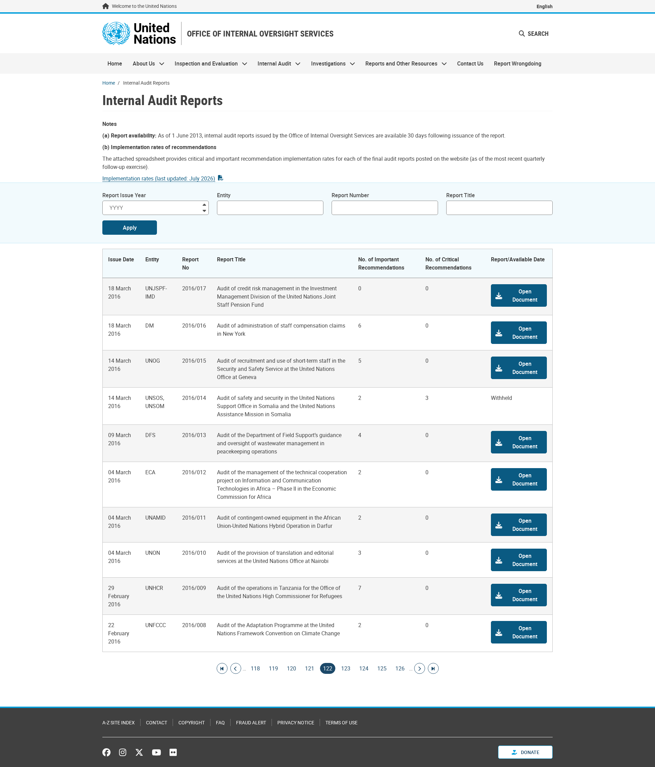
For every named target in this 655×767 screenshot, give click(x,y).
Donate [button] (529, 752)
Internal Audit (271, 63)
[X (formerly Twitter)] (139, 752)
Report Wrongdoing (517, 63)
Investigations (326, 63)
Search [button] (537, 33)
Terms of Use (341, 722)
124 (364, 668)
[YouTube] (156, 752)
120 (291, 668)
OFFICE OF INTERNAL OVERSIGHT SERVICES (260, 34)
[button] (519, 295)
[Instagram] (123, 752)
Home (114, 63)
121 (309, 668)
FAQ (220, 722)
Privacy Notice (295, 722)
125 (382, 668)
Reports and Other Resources (398, 63)
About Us (141, 63)
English (545, 6)
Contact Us (470, 63)
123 (345, 668)
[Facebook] (108, 752)
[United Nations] (139, 33)
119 (273, 668)
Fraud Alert (251, 722)
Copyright (191, 722)
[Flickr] (173, 752)
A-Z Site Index (118, 722)
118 (255, 668)
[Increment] (204, 204)
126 (400, 668)
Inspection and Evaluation (204, 63)
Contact (156, 722)
